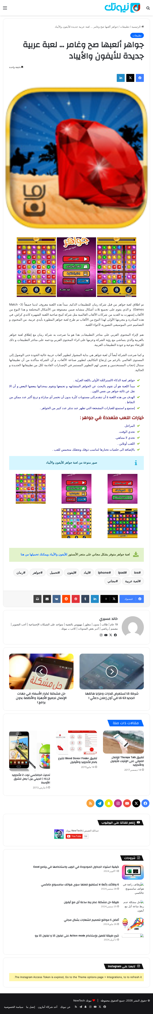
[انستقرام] (101, 635)
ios (136, 572)
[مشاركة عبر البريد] (47, 599)
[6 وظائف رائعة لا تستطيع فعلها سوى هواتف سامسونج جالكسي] (133, 889)
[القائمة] (5, 9)
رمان (20, 572)
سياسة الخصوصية (13, 1006)
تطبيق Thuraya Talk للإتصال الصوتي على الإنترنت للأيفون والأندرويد (127, 761)
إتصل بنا (30, 1006)
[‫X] (130, 78)
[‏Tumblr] (85, 599)
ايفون (70, 572)
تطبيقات (124, 26)
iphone (103, 572)
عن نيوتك (65, 1006)
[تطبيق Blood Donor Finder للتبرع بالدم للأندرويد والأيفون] (76, 743)
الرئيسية (136, 26)
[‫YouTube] (105, 635)
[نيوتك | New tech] (122, 8)
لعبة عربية (132, 581)
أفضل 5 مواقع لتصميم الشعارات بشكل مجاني (91, 920)
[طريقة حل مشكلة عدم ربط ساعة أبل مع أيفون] (133, 907)
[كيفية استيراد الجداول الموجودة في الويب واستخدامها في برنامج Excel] (133, 872)
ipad (121, 572)
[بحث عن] (148, 9)
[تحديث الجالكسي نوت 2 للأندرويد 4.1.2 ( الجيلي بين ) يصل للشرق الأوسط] (29, 751)
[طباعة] (37, 599)
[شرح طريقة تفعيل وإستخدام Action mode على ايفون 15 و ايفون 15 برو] (133, 940)
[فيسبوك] (140, 78)
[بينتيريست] (76, 599)
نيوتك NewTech (82, 1000)
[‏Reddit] (66, 599)
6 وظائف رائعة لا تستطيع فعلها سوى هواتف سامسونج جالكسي (80, 884)
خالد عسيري (108, 618)
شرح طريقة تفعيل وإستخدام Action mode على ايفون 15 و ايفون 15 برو (77, 935)
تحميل (54, 572)
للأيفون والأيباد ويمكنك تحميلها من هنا (44, 554)
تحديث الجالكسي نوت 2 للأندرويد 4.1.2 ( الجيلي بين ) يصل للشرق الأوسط (31, 778)
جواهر (36, 572)
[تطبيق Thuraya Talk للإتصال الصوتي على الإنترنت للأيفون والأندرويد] (123, 742)
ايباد (86, 572)
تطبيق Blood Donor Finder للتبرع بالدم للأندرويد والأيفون (77, 760)
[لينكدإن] (121, 78)
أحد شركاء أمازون (47, 1006)
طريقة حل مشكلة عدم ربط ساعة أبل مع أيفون (91, 902)
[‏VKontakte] (57, 599)
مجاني (112, 581)
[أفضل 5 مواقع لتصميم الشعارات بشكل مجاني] (133, 924)
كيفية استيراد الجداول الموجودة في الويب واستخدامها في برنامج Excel (76, 866)
